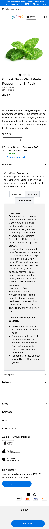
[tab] (17, 194)
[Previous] (1, 3)
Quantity (6, 133)
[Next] (48, 3)
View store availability (17, 157)
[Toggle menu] (3, 17)
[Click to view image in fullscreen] (24, 48)
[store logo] (24, 17)
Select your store (13, 9)
